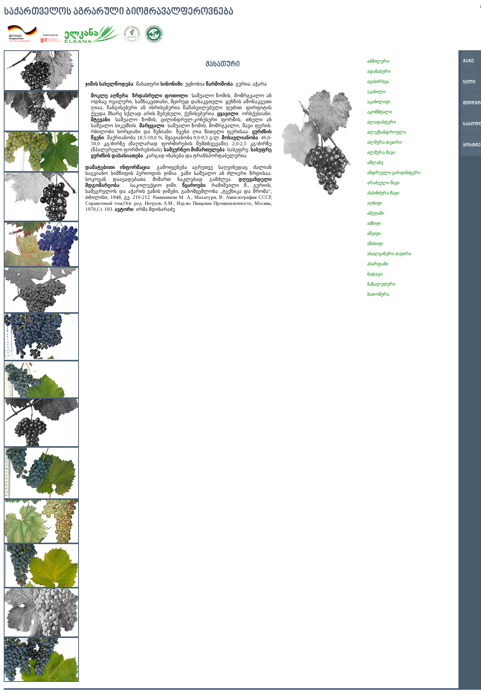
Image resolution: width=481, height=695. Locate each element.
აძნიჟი (374, 223)
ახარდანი (377, 263)
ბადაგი (375, 274)
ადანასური (378, 71)
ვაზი (468, 61)
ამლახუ (375, 162)
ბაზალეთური (381, 284)
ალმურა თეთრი (384, 142)
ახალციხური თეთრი (389, 253)
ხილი (469, 82)
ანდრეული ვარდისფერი (393, 172)
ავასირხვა (378, 81)
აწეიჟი (374, 233)
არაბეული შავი (383, 182)
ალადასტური (381, 122)
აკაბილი (376, 91)
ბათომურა (378, 294)
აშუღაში (375, 213)
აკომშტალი (379, 111)
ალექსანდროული (386, 132)
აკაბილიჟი (378, 101)
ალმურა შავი (381, 152)
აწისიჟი (375, 243)
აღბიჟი (374, 203)
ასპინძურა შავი (383, 193)
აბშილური (378, 61)
